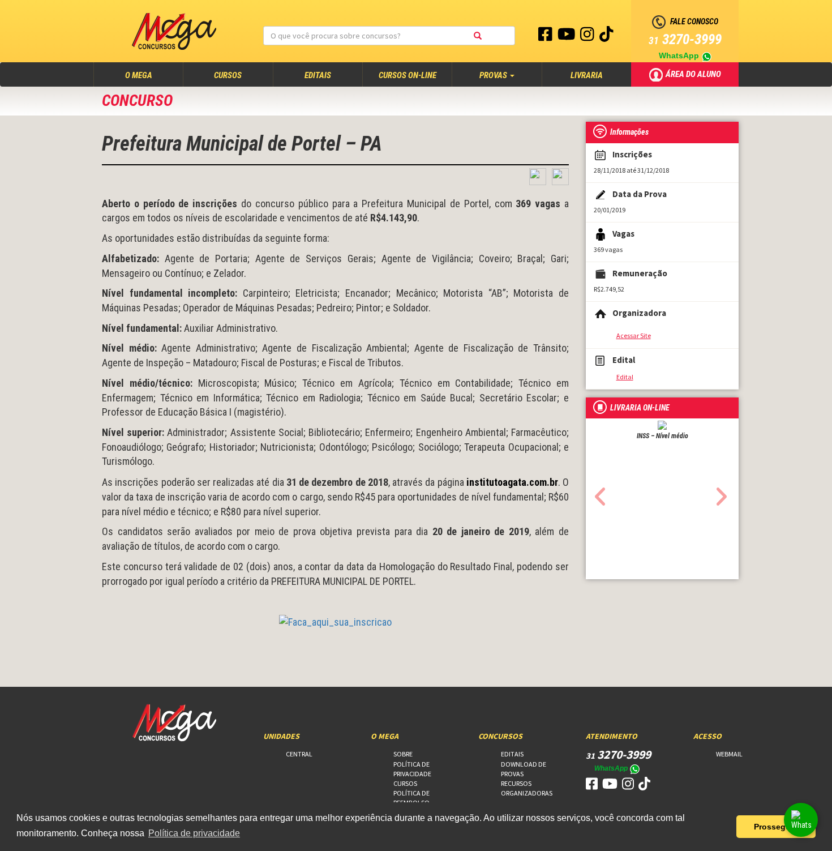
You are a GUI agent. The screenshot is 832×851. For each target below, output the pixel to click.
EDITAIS (318, 75)
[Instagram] (588, 36)
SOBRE (403, 754)
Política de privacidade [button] (194, 833)
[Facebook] (546, 36)
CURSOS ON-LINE (407, 75)
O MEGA (149, 75)
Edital (624, 377)
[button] (597, 493)
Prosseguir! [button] (776, 826)
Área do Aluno (694, 74)
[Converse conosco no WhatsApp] (801, 820)
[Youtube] (567, 36)
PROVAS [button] (494, 75)
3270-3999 (685, 39)
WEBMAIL (729, 754)
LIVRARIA (587, 75)
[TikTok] (606, 36)
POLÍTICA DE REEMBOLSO (411, 798)
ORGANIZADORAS (526, 793)
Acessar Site (633, 335)
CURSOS (228, 75)
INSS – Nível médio (662, 436)
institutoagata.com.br (512, 482)
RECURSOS (516, 783)
